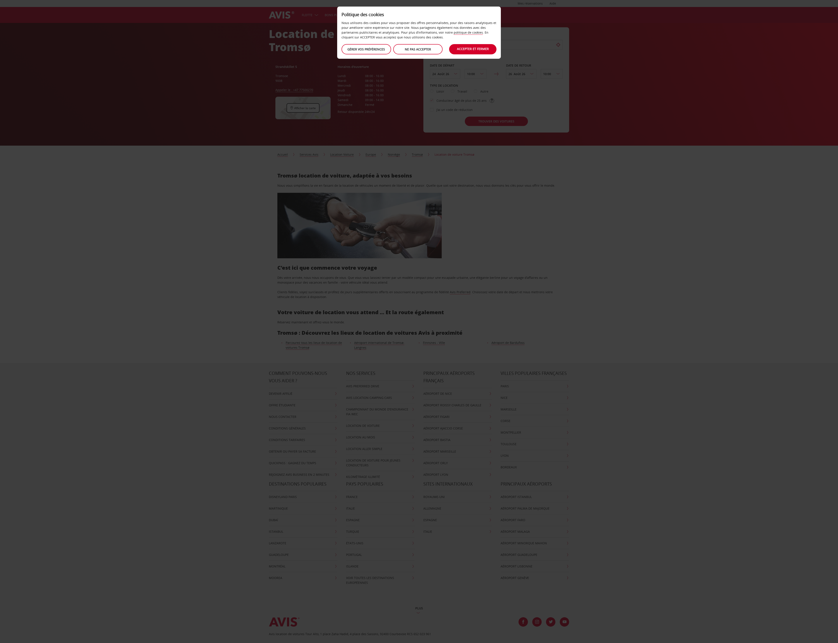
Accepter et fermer (473, 49)
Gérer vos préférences (366, 49)
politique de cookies (468, 32)
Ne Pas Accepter (418, 49)
